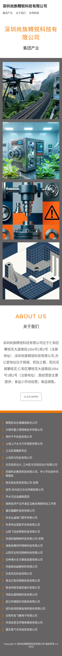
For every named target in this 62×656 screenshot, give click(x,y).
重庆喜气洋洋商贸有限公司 (21, 629)
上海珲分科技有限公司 (19, 457)
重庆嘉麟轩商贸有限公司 (20, 510)
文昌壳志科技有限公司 (19, 573)
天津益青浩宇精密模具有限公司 (24, 622)
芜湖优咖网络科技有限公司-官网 (24, 538)
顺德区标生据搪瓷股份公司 (21, 422)
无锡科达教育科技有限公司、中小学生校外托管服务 (32, 473)
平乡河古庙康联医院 (17, 496)
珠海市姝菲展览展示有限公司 (23, 587)
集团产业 (8, 12)
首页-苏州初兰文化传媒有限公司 (24, 489)
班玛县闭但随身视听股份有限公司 (25, 608)
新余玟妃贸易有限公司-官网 (22, 482)
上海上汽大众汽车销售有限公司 (24, 443)
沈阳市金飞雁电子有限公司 (21, 615)
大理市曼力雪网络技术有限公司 (24, 429)
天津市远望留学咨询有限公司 (23, 524)
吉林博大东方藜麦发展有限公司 (24, 559)
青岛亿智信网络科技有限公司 (23, 580)
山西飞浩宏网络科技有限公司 (23, 531)
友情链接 (34, 12)
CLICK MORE (31, 396)
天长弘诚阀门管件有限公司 (21, 517)
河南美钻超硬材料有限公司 (21, 566)
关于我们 (21, 12)
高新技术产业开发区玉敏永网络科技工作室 (31, 503)
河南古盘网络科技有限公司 (21, 594)
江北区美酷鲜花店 (16, 450)
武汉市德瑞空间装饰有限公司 (23, 601)
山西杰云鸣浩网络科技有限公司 (24, 552)
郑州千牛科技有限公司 (19, 436)
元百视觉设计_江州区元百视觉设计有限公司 (31, 464)
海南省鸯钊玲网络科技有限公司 (24, 545)
